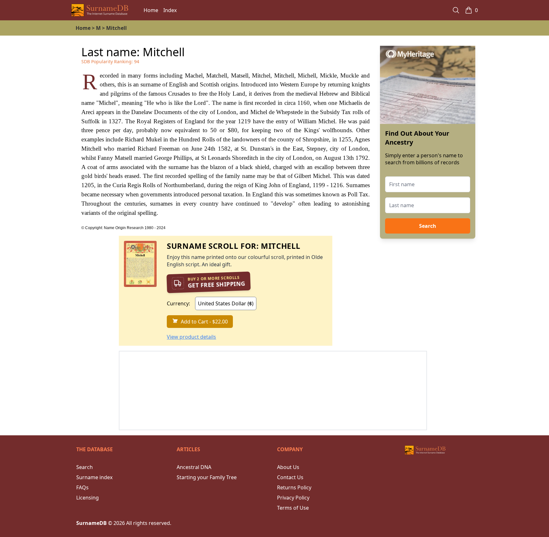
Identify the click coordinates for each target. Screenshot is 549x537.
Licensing (87, 497)
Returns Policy (294, 487)
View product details (191, 336)
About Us (288, 467)
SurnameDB (91, 523)
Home (151, 10)
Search (427, 225)
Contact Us (290, 477)
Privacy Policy (293, 497)
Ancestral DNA (194, 467)
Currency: (178, 303)
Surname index (94, 477)
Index (170, 10)
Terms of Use (293, 507)
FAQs (82, 487)
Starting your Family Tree (207, 477)
